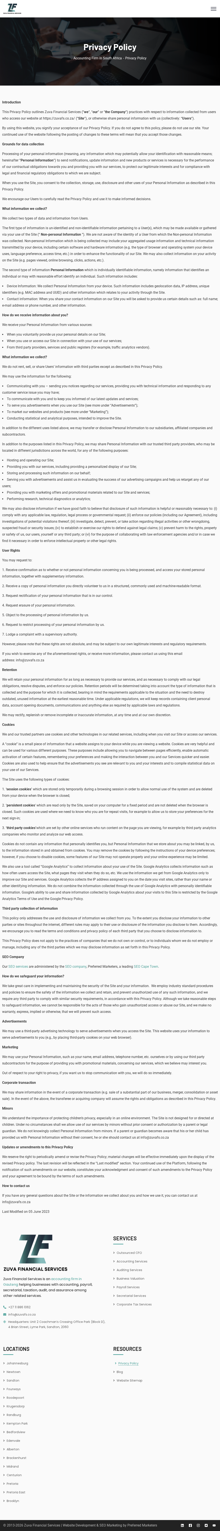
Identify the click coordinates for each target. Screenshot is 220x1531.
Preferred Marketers (142, 1525)
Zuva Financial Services (42, 1525)
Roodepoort (15, 1398)
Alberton (13, 1449)
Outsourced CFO (129, 1253)
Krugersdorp (16, 1406)
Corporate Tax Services (134, 1304)
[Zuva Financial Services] (12, 8)
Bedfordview (16, 1432)
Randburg (14, 1415)
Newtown (13, 1372)
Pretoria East (16, 1492)
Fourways (14, 1389)
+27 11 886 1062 (19, 1307)
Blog (120, 1372)
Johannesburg (17, 1363)
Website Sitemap (129, 1380)
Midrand (13, 1466)
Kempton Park (17, 1423)
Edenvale (13, 1441)
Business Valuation (130, 1278)
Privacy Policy (128, 1363)
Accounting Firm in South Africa (97, 58)
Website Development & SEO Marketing (92, 1525)
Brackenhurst (16, 1458)
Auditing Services (129, 1270)
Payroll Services (128, 1287)
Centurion (14, 1475)
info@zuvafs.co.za (22, 1314)
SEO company (75, 966)
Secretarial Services (131, 1296)
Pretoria (12, 1484)
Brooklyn (13, 1501)
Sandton (13, 1380)
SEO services (18, 966)
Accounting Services (132, 1261)
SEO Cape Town (146, 966)
